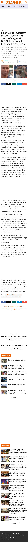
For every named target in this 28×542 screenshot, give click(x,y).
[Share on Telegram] (19, 84)
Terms (8, 533)
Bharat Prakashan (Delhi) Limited (8, 537)
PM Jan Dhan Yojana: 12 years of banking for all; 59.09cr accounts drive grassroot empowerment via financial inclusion (18, 452)
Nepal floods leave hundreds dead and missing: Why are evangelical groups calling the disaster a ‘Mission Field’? (18, 511)
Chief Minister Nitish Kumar (12, 294)
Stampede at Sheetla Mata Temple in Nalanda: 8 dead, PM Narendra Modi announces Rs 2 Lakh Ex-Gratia (17, 373)
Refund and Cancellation (6, 535)
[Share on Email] (24, 84)
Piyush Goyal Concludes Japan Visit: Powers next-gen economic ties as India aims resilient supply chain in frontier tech (17, 474)
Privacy (2, 533)
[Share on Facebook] (3, 84)
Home (2, 6)
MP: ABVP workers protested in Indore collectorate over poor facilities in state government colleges (17, 496)
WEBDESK (6, 61)
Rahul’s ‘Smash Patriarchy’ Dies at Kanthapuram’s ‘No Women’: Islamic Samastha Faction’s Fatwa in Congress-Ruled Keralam (18, 459)
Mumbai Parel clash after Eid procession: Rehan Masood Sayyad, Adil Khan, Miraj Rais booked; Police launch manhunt (18, 503)
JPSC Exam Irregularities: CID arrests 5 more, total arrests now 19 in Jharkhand (17, 360)
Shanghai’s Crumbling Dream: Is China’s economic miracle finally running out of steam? (17, 481)
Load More (14, 397)
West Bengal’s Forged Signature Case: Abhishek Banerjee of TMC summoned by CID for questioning (16, 367)
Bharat (8, 6)
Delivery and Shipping (19, 535)
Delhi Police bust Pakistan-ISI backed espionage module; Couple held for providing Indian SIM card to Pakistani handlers (18, 467)
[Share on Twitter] (8, 84)
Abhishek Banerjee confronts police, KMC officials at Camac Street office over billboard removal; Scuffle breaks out (16, 488)
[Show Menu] (2, 2)
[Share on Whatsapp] (14, 84)
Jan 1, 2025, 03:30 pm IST (9, 62)
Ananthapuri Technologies (12, 539)
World (15, 6)
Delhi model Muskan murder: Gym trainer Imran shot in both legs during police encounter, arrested (18, 517)
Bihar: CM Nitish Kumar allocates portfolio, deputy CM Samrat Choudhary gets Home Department (17, 392)
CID (20, 294)
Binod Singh (17, 297)
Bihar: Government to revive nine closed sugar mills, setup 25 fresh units (16, 386)
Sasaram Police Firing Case (8, 297)
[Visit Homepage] (13, 2)
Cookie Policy (14, 533)
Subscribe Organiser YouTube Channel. (14, 306)
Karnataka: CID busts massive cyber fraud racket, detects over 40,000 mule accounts (17, 379)
